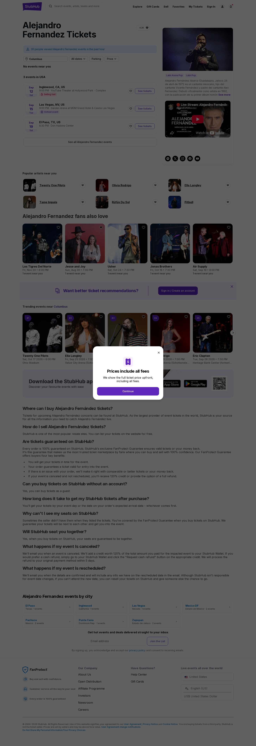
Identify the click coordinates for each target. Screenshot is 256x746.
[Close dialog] (158, 352)
